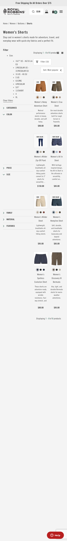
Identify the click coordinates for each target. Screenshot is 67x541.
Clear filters (8, 100)
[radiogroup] (41, 97)
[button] (54, 11)
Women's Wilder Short (40, 219)
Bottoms (21, 23)
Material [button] (11, 219)
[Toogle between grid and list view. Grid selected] (60, 53)
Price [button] (9, 168)
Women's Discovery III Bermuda (57, 278)
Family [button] (9, 213)
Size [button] (8, 174)
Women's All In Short (57, 159)
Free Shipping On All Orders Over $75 (33, 3)
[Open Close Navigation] (61, 11)
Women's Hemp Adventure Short (40, 104)
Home (5, 23)
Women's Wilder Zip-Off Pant (40, 159)
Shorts (29, 23)
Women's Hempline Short (56, 219)
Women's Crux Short (56, 104)
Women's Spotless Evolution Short (40, 278)
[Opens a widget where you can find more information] (55, 535)
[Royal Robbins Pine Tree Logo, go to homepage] (15, 11)
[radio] (37, 97)
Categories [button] (12, 108)
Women (13, 23)
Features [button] (11, 226)
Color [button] (9, 114)
